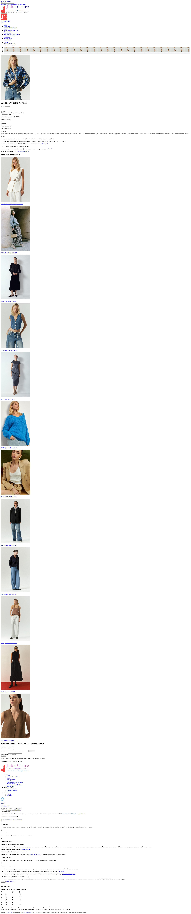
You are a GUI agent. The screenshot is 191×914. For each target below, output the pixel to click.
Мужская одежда (8, 31)
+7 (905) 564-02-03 (5, 21)
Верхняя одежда (8, 38)
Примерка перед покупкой (19, 4)
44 (6, 113)
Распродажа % (7, 39)
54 (23, 113)
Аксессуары (7, 37)
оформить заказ (18, 819)
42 (2, 113)
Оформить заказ (82, 813)
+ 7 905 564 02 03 (9, 912)
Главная (6, 42)
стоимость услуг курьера (68, 874)
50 (16, 113)
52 (19, 113)
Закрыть (3, 881)
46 (9, 113)
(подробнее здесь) (43, 143)
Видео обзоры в (13, 810)
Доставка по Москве (6, 4)
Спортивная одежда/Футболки (11, 30)
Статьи (8, 791)
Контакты (9, 795)
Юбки (5, 29)
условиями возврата (23, 151)
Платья (5, 25)
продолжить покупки (6, 819)
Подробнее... (51, 149)
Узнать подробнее (10, 881)
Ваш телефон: (4, 754)
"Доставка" (61, 871)
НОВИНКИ (7, 26)
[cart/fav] (1, 121)
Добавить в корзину (5, 119)
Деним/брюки (7, 33)
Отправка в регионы (12, 790)
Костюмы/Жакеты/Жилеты (10, 27)
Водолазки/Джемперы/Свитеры (12, 34)
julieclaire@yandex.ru (35, 854)
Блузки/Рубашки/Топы (9, 35)
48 (12, 113)
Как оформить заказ (6, 1)
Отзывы (9, 794)
